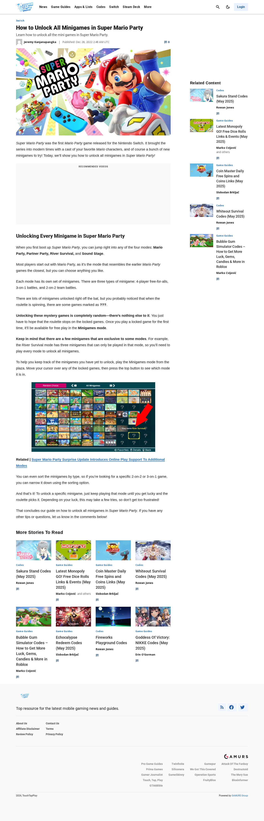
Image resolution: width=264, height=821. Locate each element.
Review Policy (24, 734)
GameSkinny (176, 774)
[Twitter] (243, 707)
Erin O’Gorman (145, 654)
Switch (114, 7)
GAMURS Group (240, 795)
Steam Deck (131, 7)
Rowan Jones (25, 583)
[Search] (218, 7)
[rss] (222, 707)
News (43, 7)
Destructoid (241, 769)
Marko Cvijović (66, 594)
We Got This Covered (203, 769)
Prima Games (154, 769)
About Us (21, 723)
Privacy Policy (54, 734)
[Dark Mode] (228, 7)
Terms (50, 728)
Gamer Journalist (152, 774)
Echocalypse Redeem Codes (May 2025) (69, 643)
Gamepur (210, 763)
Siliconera (178, 769)
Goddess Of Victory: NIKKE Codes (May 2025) (152, 643)
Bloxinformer (240, 780)
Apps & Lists (83, 7)
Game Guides (61, 7)
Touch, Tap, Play (153, 780)
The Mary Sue (239, 774)
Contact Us (52, 723)
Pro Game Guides (152, 763)
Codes (101, 7)
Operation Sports (205, 774)
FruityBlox (209, 780)
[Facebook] (232, 707)
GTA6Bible (156, 785)
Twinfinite (178, 763)
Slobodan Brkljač (107, 594)
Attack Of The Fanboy (234, 763)
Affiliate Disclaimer (28, 728)
